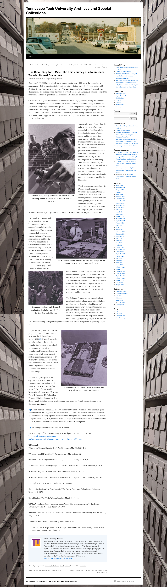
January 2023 (120, 216)
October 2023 (120, 203)
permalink (83, 566)
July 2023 (119, 210)
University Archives (55, 78)
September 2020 (120, 254)
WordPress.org (120, 318)
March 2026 (119, 185)
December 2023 (120, 199)
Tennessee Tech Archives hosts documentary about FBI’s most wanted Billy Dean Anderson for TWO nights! (127, 82)
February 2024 (120, 196)
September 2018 (120, 276)
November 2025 (120, 188)
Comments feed (120, 315)
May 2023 (119, 212)
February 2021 (120, 247)
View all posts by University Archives (58, 558)
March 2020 (119, 265)
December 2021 (120, 234)
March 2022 (119, 229)
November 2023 (120, 201)
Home (31, 56)
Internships (119, 102)
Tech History (55, 566)
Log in (118, 311)
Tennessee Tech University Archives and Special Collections (68, 10)
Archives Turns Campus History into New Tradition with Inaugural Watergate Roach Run (126, 76)
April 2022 (119, 227)
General (47, 566)
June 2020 (119, 260)
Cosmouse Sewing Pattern (123, 71)
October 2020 (120, 252)
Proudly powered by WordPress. (126, 581)
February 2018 (120, 278)
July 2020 (119, 258)
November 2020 (120, 249)
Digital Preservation (122, 96)
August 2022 (120, 223)
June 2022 (119, 225)
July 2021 (119, 238)
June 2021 (119, 240)
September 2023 (120, 205)
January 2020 (120, 269)
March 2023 (119, 214)
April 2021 (119, 245)
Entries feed (119, 313)
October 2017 (120, 282)
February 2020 (120, 267)
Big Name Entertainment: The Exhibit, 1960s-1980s (126, 163)
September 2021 (120, 236)
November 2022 (120, 218)
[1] (61, 88)
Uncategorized (65, 566)
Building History (121, 93)
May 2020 (119, 263)
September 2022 (120, 221)
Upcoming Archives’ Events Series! (126, 87)
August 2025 (120, 190)
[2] (40, 339)
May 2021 (119, 243)
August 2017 (120, 285)
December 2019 (120, 271)
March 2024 (119, 194)
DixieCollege (120, 98)
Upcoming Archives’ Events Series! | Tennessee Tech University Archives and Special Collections (127, 154)
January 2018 (120, 280)
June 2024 (119, 192)
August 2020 (120, 256)
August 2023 (120, 207)
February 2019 (120, 274)
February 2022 (120, 232)
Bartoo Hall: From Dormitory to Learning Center (45, 65)
